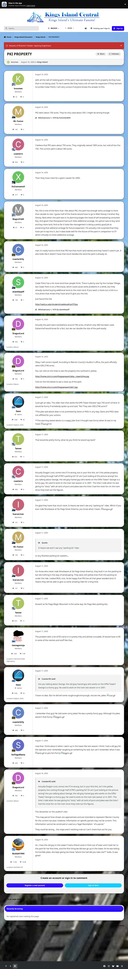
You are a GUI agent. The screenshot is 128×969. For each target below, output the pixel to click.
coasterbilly (18, 259)
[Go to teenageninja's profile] (18, 636)
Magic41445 (18, 219)
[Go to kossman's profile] (8, 62)
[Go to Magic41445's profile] (18, 210)
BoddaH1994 (18, 853)
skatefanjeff (18, 291)
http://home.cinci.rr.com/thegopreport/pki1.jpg (56, 387)
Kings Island (42, 62)
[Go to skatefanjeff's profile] (18, 282)
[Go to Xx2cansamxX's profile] (18, 177)
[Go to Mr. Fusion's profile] (18, 112)
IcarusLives (18, 514)
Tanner (18, 448)
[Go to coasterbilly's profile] (18, 250)
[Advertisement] (64, 936)
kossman (14, 62)
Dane (18, 411)
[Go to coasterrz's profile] (18, 144)
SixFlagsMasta (18, 754)
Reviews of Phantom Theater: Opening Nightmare (30, 45)
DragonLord (18, 333)
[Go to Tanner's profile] (18, 439)
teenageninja (18, 645)
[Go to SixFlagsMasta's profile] (18, 745)
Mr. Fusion (18, 121)
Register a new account (35, 885)
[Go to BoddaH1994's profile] (18, 844)
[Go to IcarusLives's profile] (18, 505)
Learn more (5, 4)
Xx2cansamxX (18, 186)
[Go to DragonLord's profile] (18, 324)
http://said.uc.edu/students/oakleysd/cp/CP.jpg (56, 304)
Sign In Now (93, 885)
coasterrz (18, 154)
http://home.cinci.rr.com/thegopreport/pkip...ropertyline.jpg (62, 376)
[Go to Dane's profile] (18, 402)
